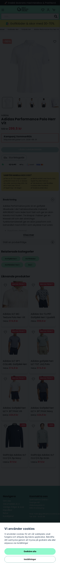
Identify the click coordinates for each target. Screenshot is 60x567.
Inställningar (30, 559)
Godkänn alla (30, 551)
